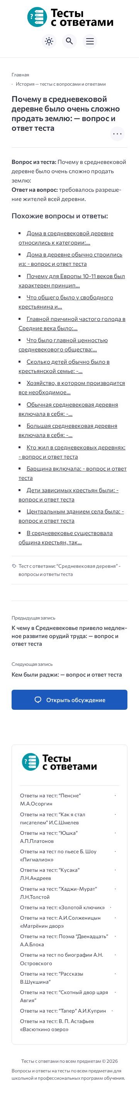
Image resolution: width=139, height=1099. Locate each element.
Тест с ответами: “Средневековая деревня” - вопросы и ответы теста (69, 570)
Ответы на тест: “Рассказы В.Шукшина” (51, 978)
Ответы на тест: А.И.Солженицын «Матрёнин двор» (60, 922)
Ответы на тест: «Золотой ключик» (62, 907)
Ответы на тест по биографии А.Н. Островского (61, 959)
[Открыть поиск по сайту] (69, 41)
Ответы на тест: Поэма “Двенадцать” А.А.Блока (64, 940)
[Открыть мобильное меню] (90, 41)
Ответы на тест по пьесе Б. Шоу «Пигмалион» (58, 855)
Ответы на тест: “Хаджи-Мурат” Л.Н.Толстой (58, 893)
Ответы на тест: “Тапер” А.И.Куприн (63, 1011)
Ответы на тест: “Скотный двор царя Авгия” (64, 996)
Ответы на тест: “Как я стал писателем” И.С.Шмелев (52, 818)
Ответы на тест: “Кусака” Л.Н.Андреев (50, 874)
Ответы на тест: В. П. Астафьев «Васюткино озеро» (57, 1025)
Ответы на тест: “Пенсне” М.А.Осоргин (50, 799)
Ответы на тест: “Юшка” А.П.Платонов (49, 837)
